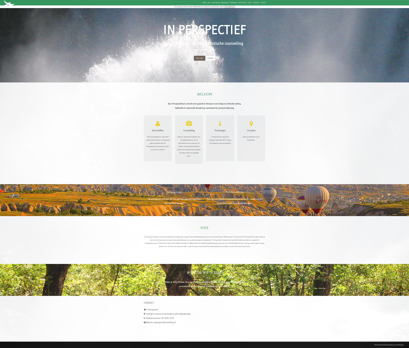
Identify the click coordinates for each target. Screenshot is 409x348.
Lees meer (200, 58)
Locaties (251, 130)
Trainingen (220, 130)
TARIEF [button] (250, 3)
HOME (204, 3)
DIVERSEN (256, 3)
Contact (210, 58)
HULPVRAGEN (216, 3)
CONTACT (263, 3)
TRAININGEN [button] (233, 3)
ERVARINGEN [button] (242, 3)
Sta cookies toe (229, 7)
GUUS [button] (209, 3)
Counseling (189, 130)
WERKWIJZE (225, 3)
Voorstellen (158, 130)
